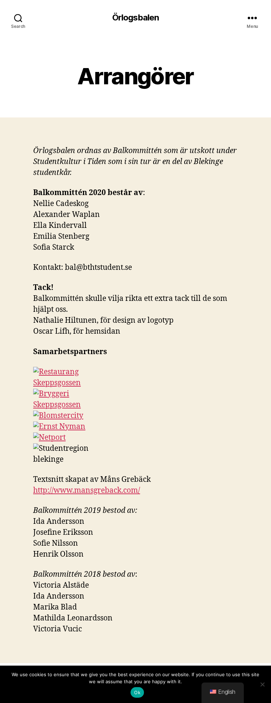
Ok (137, 692)
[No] (262, 684)
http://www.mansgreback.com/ (86, 490)
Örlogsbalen (135, 17)
